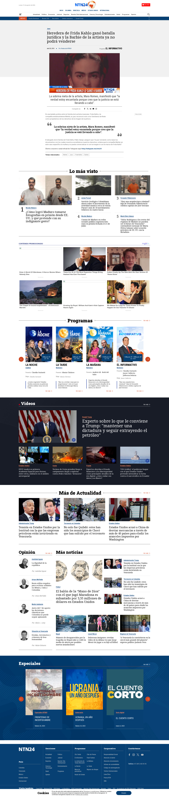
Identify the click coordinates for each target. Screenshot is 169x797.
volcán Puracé (86, 198)
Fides (109, 788)
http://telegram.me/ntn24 (92, 149)
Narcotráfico (55, 18)
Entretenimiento (110, 14)
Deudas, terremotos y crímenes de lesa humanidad (41, 637)
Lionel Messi (92, 634)
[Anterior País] (149, 17)
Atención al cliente (109, 758)
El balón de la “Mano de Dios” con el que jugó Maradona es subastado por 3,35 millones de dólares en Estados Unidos (78, 596)
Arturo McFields (37, 580)
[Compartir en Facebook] (84, 109)
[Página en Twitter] (138, 755)
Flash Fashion (91, 758)
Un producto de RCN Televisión (126, 788)
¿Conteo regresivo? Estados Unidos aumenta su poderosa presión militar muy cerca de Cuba (38, 385)
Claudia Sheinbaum (33, 18)
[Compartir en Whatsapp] (96, 109)
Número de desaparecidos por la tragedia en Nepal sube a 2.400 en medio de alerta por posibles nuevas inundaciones (71, 641)
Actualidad (36, 14)
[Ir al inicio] (30, 752)
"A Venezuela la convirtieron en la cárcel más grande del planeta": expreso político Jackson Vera (135, 639)
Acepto (123, 793)
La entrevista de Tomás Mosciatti (80, 762)
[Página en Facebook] (129, 755)
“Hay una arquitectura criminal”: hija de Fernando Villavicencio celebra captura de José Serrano (135, 203)
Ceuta (55, 466)
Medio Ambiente (37, 604)
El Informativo (114, 48)
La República (66, 788)
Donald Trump (79, 18)
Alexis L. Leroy (40, 623)
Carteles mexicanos (67, 18)
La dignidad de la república (39, 564)
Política (44, 14)
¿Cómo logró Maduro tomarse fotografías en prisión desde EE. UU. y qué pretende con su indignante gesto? (47, 216)
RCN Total (140, 788)
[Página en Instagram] (133, 755)
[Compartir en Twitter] (87, 109)
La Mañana (93, 364)
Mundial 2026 (45, 18)
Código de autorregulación (112, 768)
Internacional (22, 781)
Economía (51, 14)
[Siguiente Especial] (147, 699)
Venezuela (22, 771)
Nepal (58, 634)
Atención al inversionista (111, 761)
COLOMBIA (68, 10)
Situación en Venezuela (40, 631)
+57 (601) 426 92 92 (140, 764)
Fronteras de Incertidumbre (42, 718)
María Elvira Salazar (127, 216)
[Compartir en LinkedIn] (90, 109)
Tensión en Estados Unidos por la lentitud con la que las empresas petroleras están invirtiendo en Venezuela (39, 532)
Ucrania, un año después (84, 718)
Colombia (21, 768)
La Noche (31, 364)
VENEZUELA (76, 10)
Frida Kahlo (78, 154)
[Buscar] (148, 14)
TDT (114, 788)
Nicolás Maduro (31, 208)
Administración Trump (26, 523)
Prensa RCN (107, 778)
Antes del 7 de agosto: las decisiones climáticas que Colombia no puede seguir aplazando (41, 612)
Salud (118, 14)
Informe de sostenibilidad (111, 764)
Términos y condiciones (91, 791)
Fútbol (58, 587)
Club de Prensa (91, 754)
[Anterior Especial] (21, 699)
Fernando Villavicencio (128, 198)
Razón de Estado (80, 774)
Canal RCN (39, 788)
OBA (105, 781)
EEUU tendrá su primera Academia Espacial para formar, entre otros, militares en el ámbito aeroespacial (34, 472)
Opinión (133, 14)
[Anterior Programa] (21, 359)
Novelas (103, 788)
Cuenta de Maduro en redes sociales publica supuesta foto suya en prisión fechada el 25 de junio (95, 223)
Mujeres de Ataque (92, 769)
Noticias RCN (48, 788)
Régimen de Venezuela (128, 634)
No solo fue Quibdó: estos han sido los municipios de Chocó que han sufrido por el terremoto (84, 530)
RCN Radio (57, 788)
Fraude (88, 466)
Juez (48, 29)
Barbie (86, 154)
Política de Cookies (81, 794)
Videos (28, 403)
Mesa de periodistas (78, 770)
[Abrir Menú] (20, 14)
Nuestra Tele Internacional (79, 14)
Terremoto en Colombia (72, 523)
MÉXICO (84, 10)
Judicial (59, 14)
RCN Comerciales (76, 788)
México (21, 774)
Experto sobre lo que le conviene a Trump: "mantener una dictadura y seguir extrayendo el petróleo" (115, 428)
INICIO (61, 10)
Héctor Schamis (40, 645)
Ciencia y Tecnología (96, 14)
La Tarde (61, 364)
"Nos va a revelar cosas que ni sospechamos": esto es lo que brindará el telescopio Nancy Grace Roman (68, 385)
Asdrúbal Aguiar (37, 559)
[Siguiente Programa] (147, 359)
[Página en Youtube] (142, 755)
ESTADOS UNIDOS (93, 10)
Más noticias (69, 552)
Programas (125, 14)
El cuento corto (125, 718)
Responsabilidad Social (111, 754)
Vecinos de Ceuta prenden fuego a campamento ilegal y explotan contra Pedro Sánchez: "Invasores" (67, 471)
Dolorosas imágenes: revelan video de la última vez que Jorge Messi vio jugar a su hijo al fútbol (103, 639)
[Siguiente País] (149, 19)
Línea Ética (107, 774)
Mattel (65, 154)
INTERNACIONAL (104, 10)
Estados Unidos (24, 466)
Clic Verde (78, 754)
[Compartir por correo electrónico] (93, 109)
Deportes (66, 14)
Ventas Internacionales (111, 771)
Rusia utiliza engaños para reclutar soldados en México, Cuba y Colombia (41, 586)
